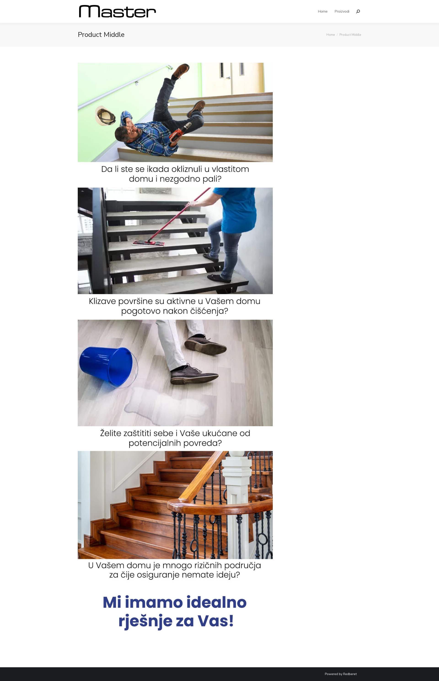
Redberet (350, 674)
